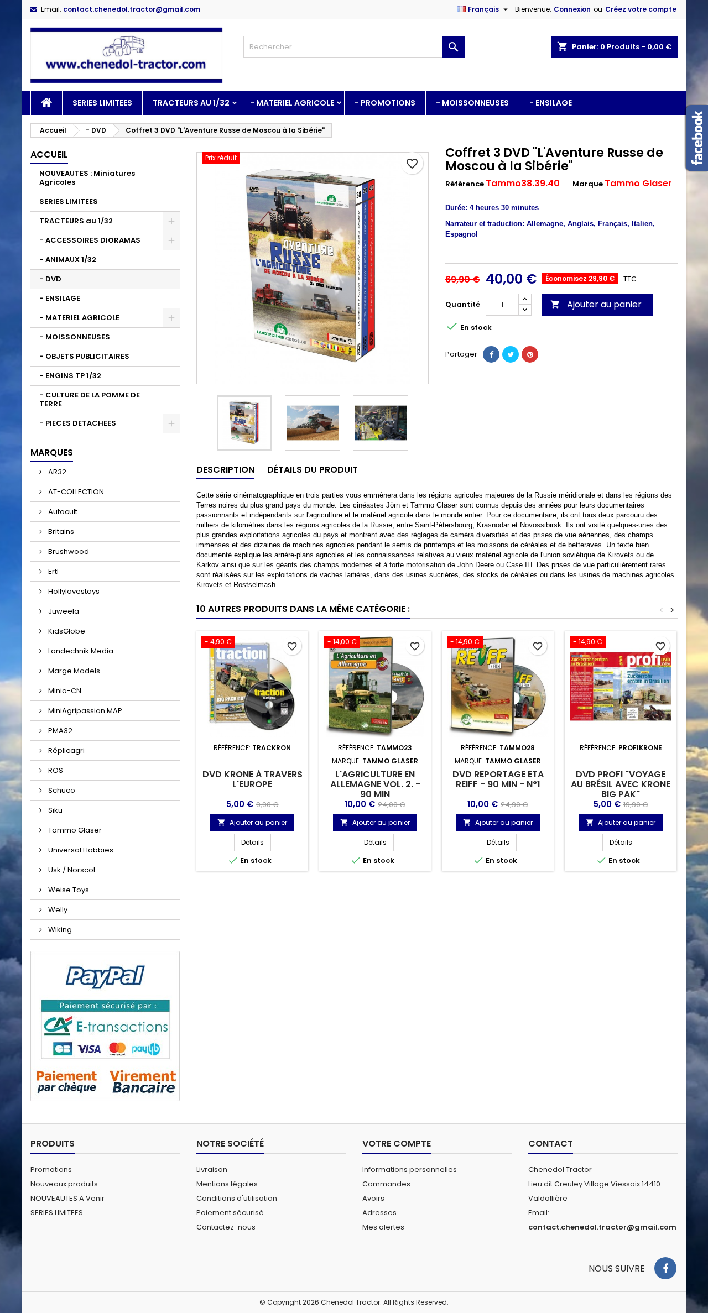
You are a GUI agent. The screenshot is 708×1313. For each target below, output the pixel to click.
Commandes (386, 1184)
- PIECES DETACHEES (77, 423)
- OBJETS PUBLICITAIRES (84, 356)
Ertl (52, 571)
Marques (51, 452)
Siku (54, 810)
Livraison (211, 1169)
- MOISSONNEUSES (472, 102)
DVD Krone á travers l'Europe (252, 779)
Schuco (60, 790)
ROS (54, 770)
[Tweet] (510, 354)
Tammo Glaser (74, 830)
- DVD (50, 279)
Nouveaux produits (64, 1184)
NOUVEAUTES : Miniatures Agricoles (87, 177)
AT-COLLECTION (75, 492)
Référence (464, 184)
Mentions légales (227, 1184)
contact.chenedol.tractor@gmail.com (131, 9)
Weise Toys (67, 890)
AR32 (56, 472)
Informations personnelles (409, 1169)
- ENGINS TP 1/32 (70, 375)
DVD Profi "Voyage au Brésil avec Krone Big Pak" (620, 784)
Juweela (62, 611)
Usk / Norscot (71, 870)
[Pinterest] (530, 354)
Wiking (59, 929)
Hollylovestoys (73, 591)
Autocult (61, 511)
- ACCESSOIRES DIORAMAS (89, 240)
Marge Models (73, 671)
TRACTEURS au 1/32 (191, 102)
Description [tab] (225, 469)
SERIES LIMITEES (102, 102)
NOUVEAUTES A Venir (67, 1198)
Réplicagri (65, 750)
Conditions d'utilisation (236, 1198)
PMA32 (59, 730)
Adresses (379, 1212)
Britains (60, 531)
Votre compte (396, 1143)
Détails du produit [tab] (312, 469)
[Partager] (491, 354)
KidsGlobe (65, 631)
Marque (587, 184)
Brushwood (67, 551)
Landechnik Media (79, 651)
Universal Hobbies (79, 850)
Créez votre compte (640, 9)
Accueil (49, 154)
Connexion (572, 9)
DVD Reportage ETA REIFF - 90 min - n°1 (498, 779)
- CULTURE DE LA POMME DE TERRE (89, 399)
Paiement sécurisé (230, 1212)
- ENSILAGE (550, 102)
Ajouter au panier (596, 304)
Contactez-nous (226, 1227)
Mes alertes (383, 1227)
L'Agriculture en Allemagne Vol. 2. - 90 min (375, 784)
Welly (56, 909)
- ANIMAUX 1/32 (67, 259)
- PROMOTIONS (385, 102)
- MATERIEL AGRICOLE (292, 102)
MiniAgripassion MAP (84, 710)
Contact (550, 1143)
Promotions (51, 1169)
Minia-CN (63, 691)
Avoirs (373, 1198)
